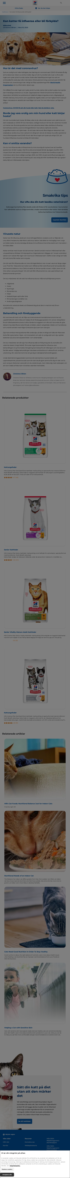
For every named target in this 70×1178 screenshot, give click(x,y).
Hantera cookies (7, 1169)
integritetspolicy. (15, 1166)
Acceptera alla (7, 1174)
